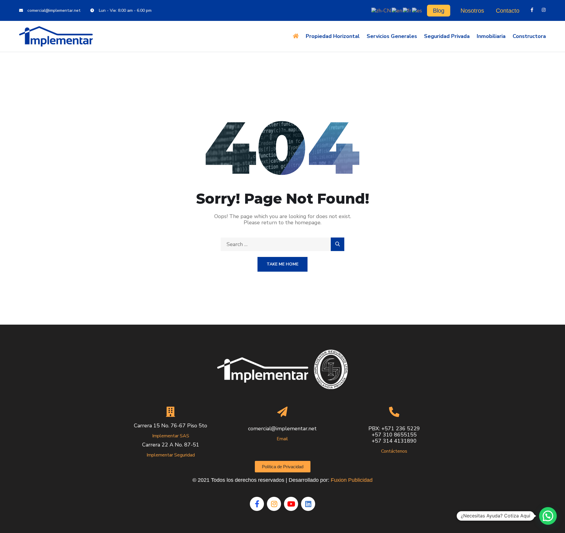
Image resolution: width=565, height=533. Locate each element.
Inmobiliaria (491, 36)
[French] (407, 10)
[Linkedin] (308, 504)
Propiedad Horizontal (333, 36)
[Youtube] (291, 504)
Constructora (529, 36)
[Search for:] (282, 244)
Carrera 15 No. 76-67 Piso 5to (170, 425)
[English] (397, 10)
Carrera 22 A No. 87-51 (170, 444)
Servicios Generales (392, 36)
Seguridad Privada (447, 36)
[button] (548, 516)
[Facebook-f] (532, 10)
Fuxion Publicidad (352, 480)
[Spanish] (417, 10)
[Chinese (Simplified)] (381, 10)
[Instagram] (543, 10)
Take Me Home (282, 264)
